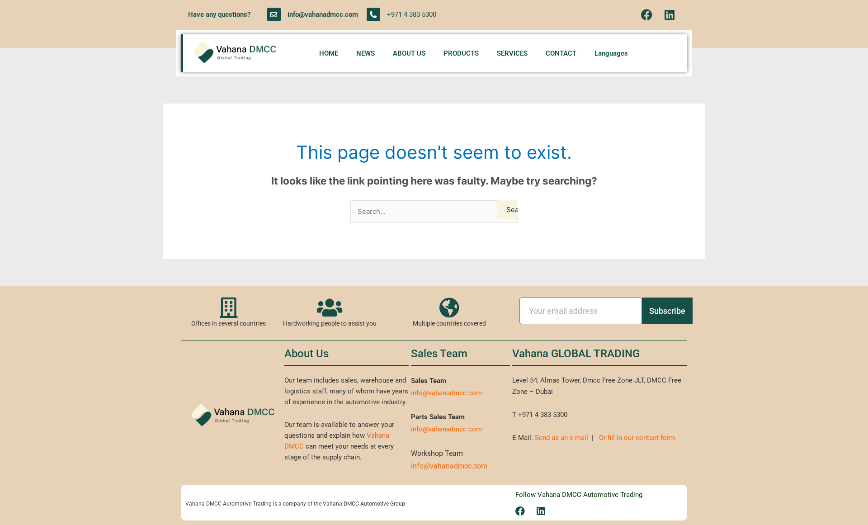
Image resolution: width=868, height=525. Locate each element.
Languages (611, 53)
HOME (328, 53)
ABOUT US (409, 53)
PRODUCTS (461, 53)
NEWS (365, 53)
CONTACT (561, 53)
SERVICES (512, 53)
